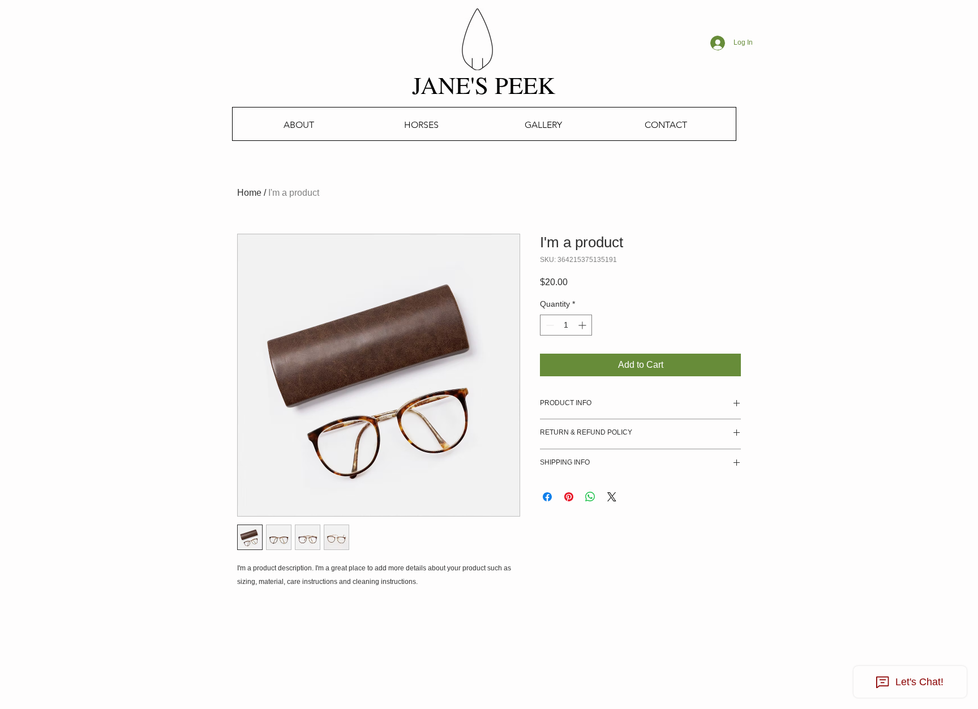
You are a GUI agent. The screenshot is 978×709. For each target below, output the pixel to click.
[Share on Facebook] (547, 497)
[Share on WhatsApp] (590, 497)
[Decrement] (549, 325)
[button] (421, 125)
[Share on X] (612, 497)
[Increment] (583, 325)
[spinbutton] (566, 325)
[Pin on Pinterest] (569, 497)
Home (249, 192)
